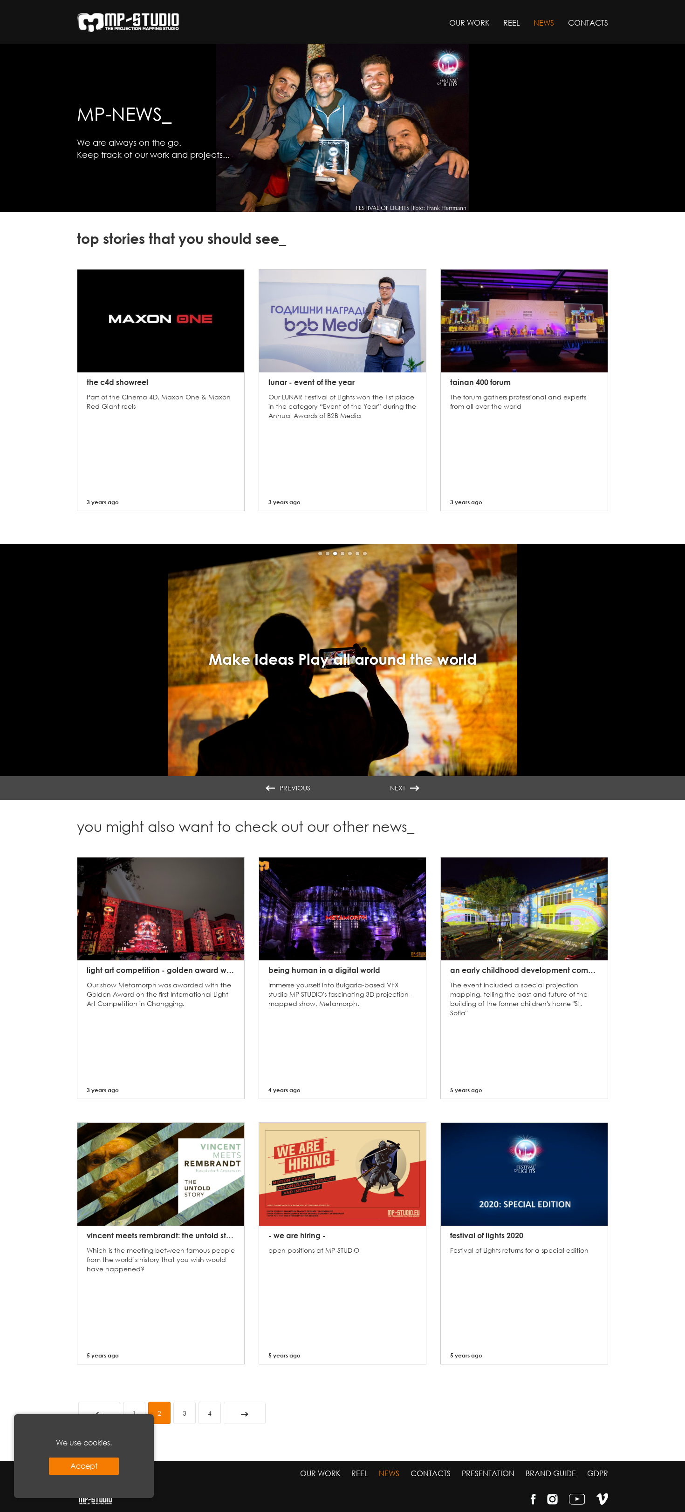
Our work (469, 22)
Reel (511, 22)
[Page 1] (99, 1413)
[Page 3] (245, 1413)
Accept (83, 1466)
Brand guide (551, 1473)
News (544, 22)
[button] (320, 553)
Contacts (588, 22)
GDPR (597, 1473)
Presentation (488, 1473)
